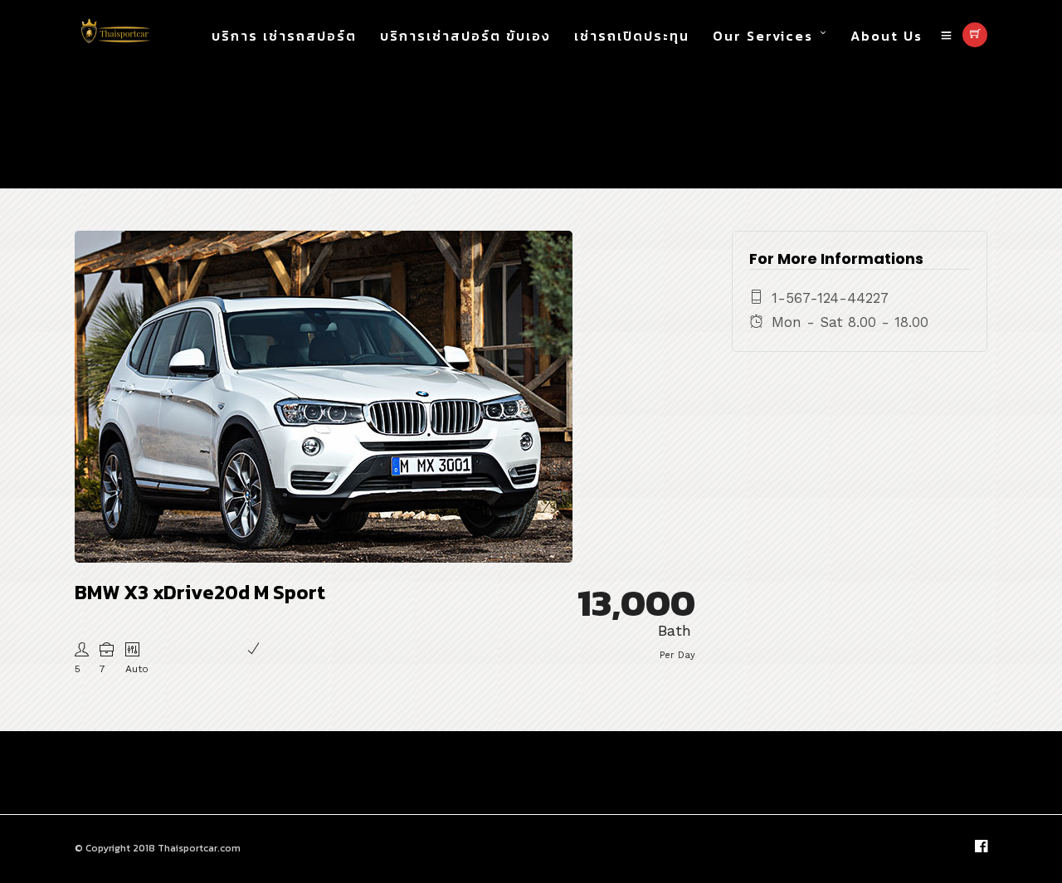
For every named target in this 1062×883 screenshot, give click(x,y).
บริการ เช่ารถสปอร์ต (284, 36)
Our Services (763, 36)
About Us (886, 36)
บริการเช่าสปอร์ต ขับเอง (465, 36)
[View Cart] (974, 34)
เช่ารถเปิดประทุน (631, 36)
